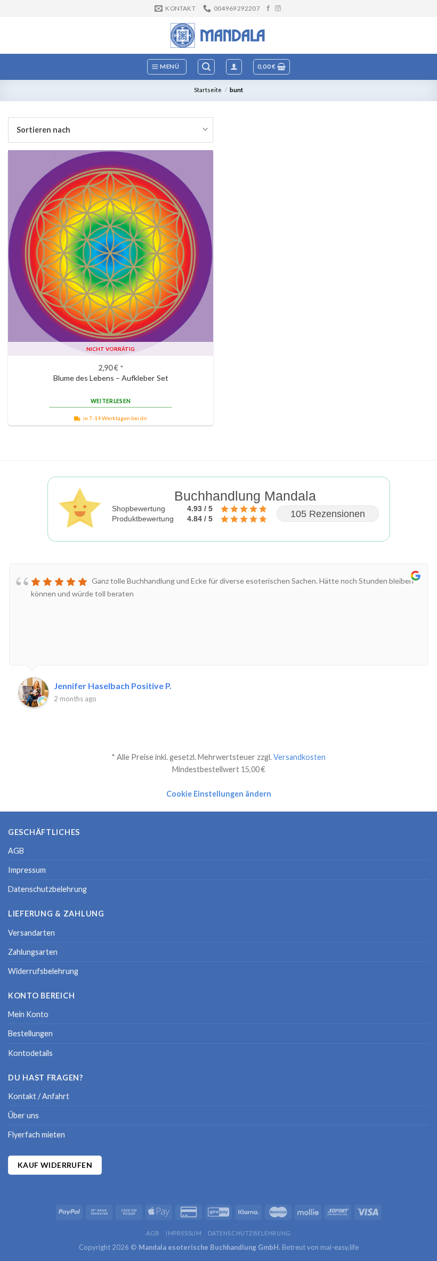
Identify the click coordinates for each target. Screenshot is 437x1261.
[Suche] (206, 67)
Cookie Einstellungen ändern (218, 793)
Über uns (23, 1115)
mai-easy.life (339, 1247)
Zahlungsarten (33, 951)
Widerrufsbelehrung (43, 971)
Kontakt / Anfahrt (38, 1096)
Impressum (27, 869)
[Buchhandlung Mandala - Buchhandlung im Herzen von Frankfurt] (218, 35)
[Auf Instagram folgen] (278, 8)
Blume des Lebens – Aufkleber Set (110, 377)
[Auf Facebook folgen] (268, 8)
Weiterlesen (111, 401)
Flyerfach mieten (36, 1134)
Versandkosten (299, 756)
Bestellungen (30, 1033)
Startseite (208, 89)
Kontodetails (30, 1053)
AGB (16, 850)
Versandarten (31, 932)
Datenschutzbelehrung (47, 889)
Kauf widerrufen (55, 1164)
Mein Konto (28, 1014)
